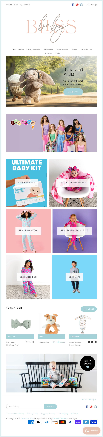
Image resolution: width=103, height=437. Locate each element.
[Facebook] (73, 4)
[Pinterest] (77, 4)
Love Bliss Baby (27, 418)
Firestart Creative (59, 418)
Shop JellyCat (73, 92)
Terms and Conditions (15, 414)
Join (16, 4)
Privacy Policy (32, 414)
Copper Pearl (14, 308)
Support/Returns (48, 414)
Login (9, 4)
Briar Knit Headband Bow (12, 344)
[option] (51, 81)
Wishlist (74, 414)
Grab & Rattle (43, 342)
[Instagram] (81, 4)
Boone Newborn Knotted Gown (75, 344)
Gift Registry (63, 414)
